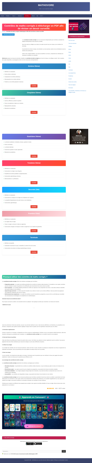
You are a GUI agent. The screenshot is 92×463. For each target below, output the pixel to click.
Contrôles (27, 15)
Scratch (70, 78)
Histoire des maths (72, 81)
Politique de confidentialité (59, 459)
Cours (13, 15)
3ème (69, 58)
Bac (37, 15)
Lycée (69, 61)
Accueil (2, 15)
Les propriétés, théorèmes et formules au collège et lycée (77, 91)
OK (64, 451)
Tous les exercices (72, 43)
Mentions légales (50, 459)
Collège (70, 46)
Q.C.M (41, 15)
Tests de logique (72, 84)
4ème (69, 55)
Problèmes (70, 75)
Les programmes (72, 73)
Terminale (70, 70)
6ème (69, 49)
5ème (69, 52)
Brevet (33, 15)
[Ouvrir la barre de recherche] (90, 15)
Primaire (7, 15)
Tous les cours (71, 40)
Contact (66, 459)
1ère (69, 67)
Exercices (20, 15)
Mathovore (46, 5)
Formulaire (70, 87)
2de (69, 64)
